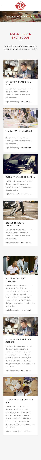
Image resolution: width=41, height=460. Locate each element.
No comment (26, 102)
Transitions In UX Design (19, 131)
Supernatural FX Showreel (20, 177)
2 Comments (26, 148)
